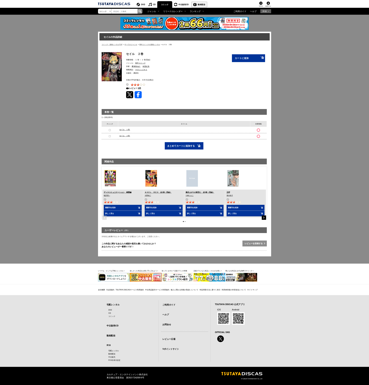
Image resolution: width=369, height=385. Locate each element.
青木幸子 (230, 195)
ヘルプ (253, 11)
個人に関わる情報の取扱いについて (184, 289)
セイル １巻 (124, 130)
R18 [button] (265, 11)
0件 (139, 88)
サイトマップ (252, 289)
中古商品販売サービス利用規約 (157, 289)
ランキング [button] (195, 11)
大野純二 (148, 195)
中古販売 (111, 357)
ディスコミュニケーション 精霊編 (117, 192)
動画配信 (201, 4)
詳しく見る (109, 213)
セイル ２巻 (124, 136)
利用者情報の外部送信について (234, 289)
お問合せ (166, 324)
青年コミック (140, 63)
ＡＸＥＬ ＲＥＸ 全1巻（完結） (158, 192)
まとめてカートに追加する (181, 146)
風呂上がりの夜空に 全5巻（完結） (200, 192)
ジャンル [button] (151, 11)
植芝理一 (107, 195)
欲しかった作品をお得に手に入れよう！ (144, 270)
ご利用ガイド (239, 11)
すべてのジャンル (131, 44)
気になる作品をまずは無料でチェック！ (239, 270)
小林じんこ (190, 195)
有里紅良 (146, 66)
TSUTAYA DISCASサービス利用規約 (130, 289)
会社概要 (101, 289)
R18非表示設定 (114, 360)
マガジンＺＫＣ (141, 70)
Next (264, 217)
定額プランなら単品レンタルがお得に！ (208, 270)
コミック (165, 4)
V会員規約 (110, 289)
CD (154, 4)
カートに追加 (242, 58)
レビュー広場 (168, 338)
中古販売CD (183, 4)
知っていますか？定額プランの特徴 (174, 270)
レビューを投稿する (254, 243)
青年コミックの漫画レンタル (149, 44)
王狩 (228, 192)
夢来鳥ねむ (136, 66)
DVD (143, 4)
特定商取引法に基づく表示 (210, 289)
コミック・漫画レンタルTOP (112, 44)
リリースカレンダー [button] (173, 11)
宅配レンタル (113, 350)
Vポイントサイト (170, 348)
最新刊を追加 (110, 208)
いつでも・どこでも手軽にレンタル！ (111, 270)
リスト (261, 6)
